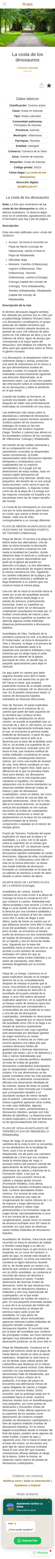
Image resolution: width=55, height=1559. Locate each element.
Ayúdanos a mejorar (27, 1485)
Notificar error (12, 1480)
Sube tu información (37, 1480)
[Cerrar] (4, 4)
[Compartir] (41, 85)
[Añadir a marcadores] (49, 85)
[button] (49, 1501)
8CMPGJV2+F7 (27, 186)
